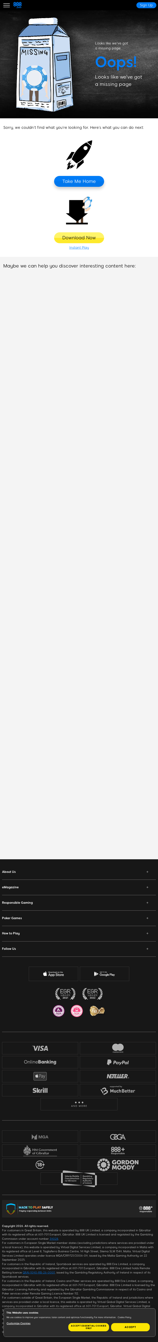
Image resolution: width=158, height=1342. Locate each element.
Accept (130, 1327)
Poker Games (12, 918)
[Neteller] (118, 1076)
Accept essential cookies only (88, 1327)
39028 (54, 1238)
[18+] (40, 1165)
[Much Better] (118, 1090)
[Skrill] (40, 1090)
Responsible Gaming (17, 903)
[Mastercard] (117, 1048)
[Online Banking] (40, 1062)
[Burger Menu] (6, 5)
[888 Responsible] (118, 1151)
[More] (79, 1104)
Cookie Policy (124, 1317)
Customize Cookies (18, 1323)
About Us (9, 872)
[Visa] (40, 1048)
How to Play (11, 933)
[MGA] (40, 1137)
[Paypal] (118, 1062)
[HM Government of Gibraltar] (40, 1150)
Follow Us (9, 949)
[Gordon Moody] (118, 1165)
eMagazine (10, 887)
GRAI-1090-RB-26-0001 (39, 1272)
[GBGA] (118, 1137)
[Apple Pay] (40, 1076)
